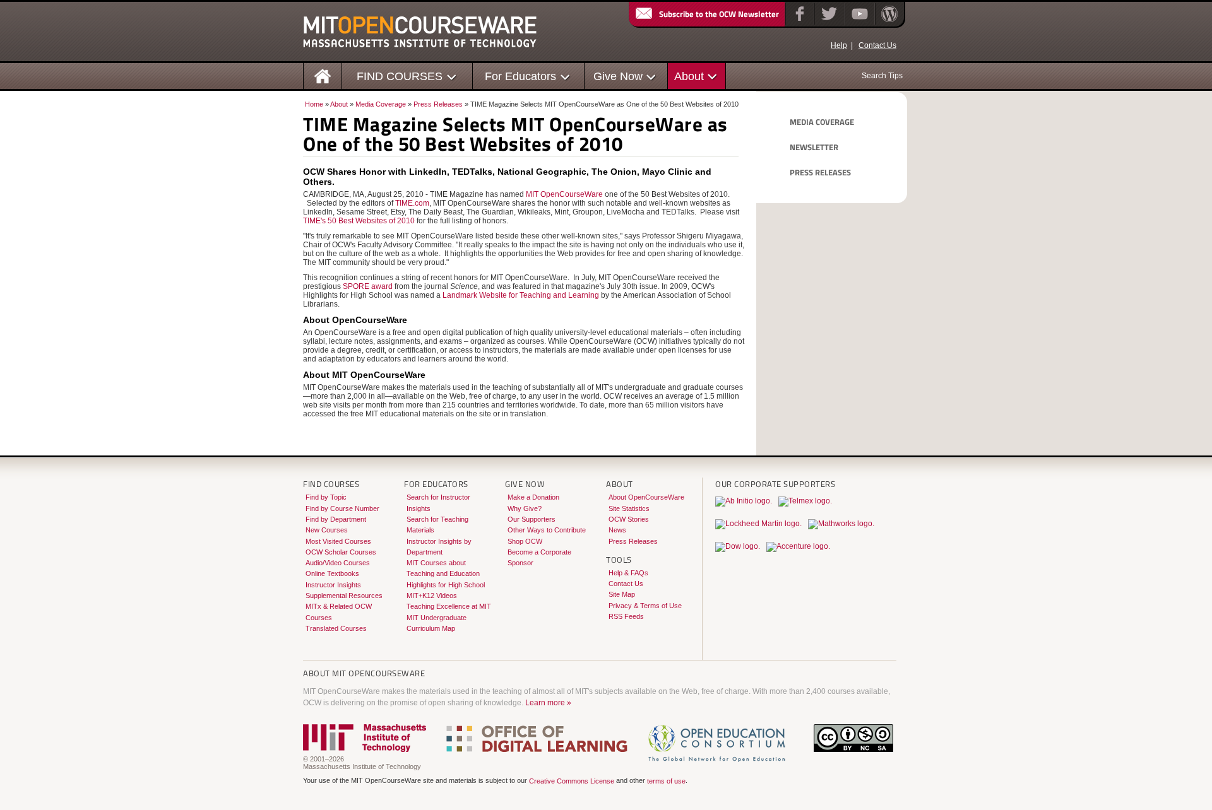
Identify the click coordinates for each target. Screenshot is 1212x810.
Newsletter (814, 147)
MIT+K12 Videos (432, 595)
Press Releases (438, 104)
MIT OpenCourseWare (564, 194)
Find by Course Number (342, 508)
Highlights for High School (446, 585)
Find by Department (336, 519)
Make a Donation (533, 497)
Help (839, 45)
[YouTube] (858, 22)
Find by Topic (326, 497)
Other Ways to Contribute (547, 530)
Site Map (622, 594)
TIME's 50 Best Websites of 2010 (359, 220)
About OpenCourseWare (646, 497)
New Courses (327, 530)
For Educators (520, 76)
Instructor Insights (333, 585)
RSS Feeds (626, 616)
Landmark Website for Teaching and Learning (521, 295)
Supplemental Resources (344, 595)
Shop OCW (525, 541)
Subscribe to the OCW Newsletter (719, 14)
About (689, 76)
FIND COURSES (400, 76)
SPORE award (368, 286)
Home (314, 104)
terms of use (666, 781)
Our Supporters (532, 519)
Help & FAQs (628, 573)
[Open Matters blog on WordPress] (888, 22)
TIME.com (412, 203)
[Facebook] (798, 22)
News (617, 530)
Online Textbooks (332, 573)
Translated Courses (336, 628)
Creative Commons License (571, 781)
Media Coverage (380, 104)
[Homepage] (323, 75)
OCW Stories (629, 519)
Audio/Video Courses (338, 562)
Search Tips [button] (882, 75)
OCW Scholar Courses (341, 552)
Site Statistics (629, 508)
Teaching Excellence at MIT (449, 606)
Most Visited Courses (338, 541)
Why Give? (525, 508)
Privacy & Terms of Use (645, 605)
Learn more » (548, 702)
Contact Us (877, 45)
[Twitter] (828, 22)
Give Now (618, 76)
